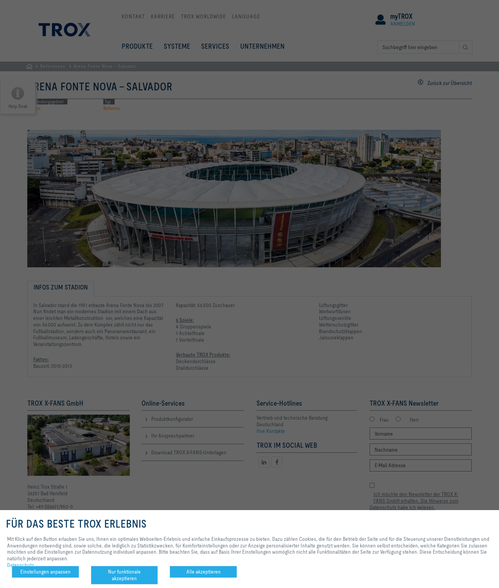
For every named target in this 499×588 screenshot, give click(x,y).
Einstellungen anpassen (45, 572)
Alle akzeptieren (203, 572)
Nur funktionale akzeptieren (124, 575)
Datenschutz (20, 565)
